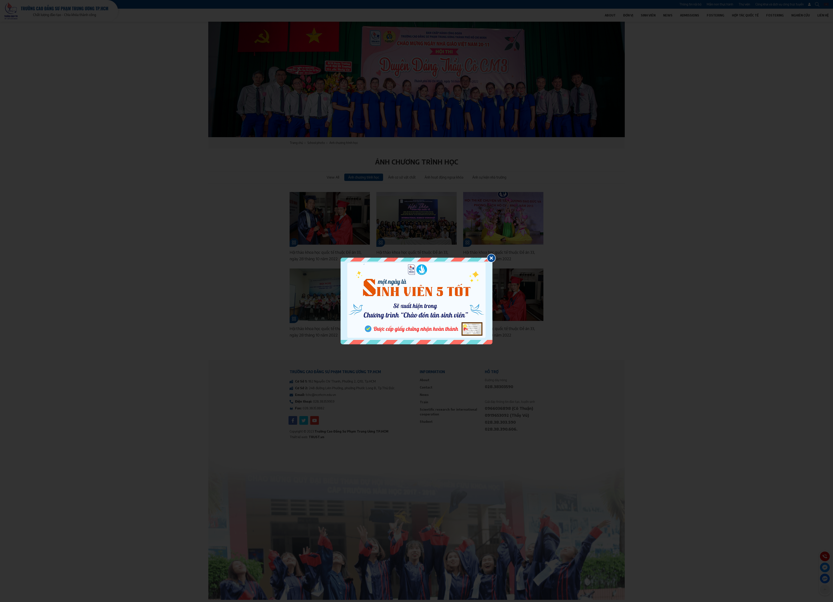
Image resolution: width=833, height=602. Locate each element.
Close (491, 258)
